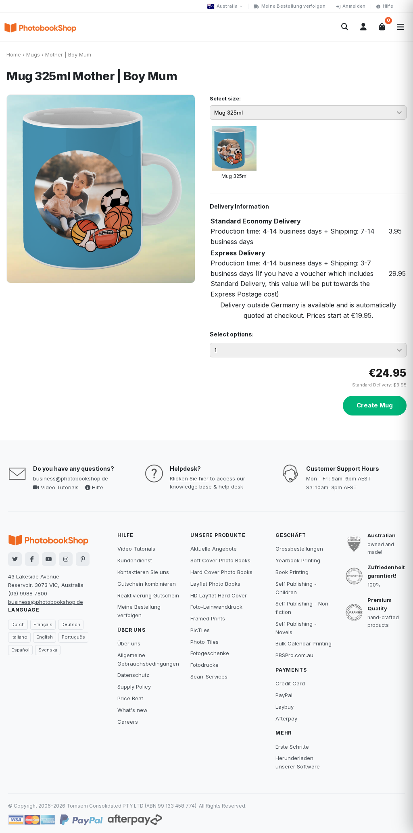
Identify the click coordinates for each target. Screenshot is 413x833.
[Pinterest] (83, 559)
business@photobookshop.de (70, 478)
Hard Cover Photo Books (221, 572)
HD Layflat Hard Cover (218, 595)
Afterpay (286, 718)
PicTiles (200, 630)
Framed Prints (207, 618)
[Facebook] (32, 559)
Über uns (128, 643)
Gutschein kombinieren (146, 583)
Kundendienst (134, 560)
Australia (227, 6)
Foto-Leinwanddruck (216, 606)
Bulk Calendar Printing (303, 643)
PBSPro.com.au (294, 655)
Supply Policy (134, 686)
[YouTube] (49, 559)
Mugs (33, 54)
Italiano (19, 637)
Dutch (18, 624)
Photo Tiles (204, 642)
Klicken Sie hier (189, 478)
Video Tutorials (59, 487)
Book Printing (292, 572)
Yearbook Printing (297, 560)
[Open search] (344, 27)
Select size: (225, 98)
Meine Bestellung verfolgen (293, 6)
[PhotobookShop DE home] (40, 27)
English (44, 637)
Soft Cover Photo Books (220, 560)
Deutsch (70, 624)
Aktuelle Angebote (213, 548)
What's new (132, 710)
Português (73, 637)
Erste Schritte (292, 746)
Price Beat (130, 698)
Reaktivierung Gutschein (148, 595)
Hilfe (388, 6)
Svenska (47, 650)
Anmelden (353, 6)
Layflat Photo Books (215, 583)
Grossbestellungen (299, 548)
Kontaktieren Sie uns (143, 572)
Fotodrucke (204, 665)
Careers (127, 721)
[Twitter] (15, 559)
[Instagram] (66, 559)
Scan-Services (208, 676)
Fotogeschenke (209, 653)
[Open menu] (400, 27)
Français (42, 624)
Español (20, 650)
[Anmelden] (363, 27)
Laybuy (284, 707)
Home (13, 54)
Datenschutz (133, 675)
